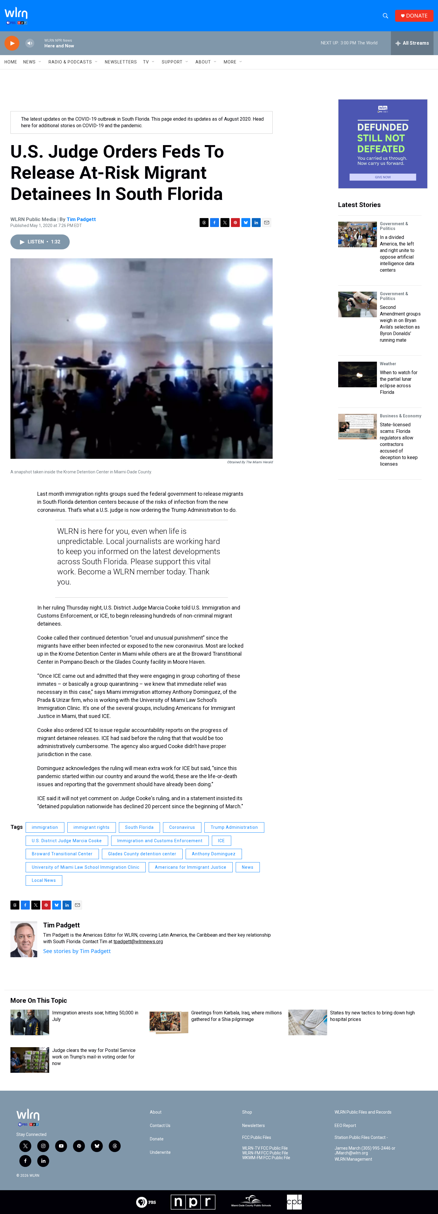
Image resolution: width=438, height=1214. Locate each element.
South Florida (139, 827)
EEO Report (345, 1125)
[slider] (39, 43)
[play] (12, 43)
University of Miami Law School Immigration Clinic (85, 867)
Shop (247, 1112)
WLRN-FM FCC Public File (265, 1153)
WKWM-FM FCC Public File (266, 1158)
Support (172, 62)
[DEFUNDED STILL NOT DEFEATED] (382, 144)
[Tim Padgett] (23, 939)
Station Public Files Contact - (361, 1137)
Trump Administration (234, 827)
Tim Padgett (81, 219)
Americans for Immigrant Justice (190, 867)
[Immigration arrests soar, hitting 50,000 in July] (29, 1022)
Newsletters (121, 62)
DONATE (417, 16)
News (248, 867)
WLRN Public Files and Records (363, 1112)
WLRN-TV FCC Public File (265, 1148)
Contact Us (160, 1125)
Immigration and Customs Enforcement (160, 840)
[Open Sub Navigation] (40, 62)
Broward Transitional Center (62, 853)
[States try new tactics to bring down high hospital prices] (307, 1022)
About (203, 62)
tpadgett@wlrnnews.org (138, 941)
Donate (157, 1139)
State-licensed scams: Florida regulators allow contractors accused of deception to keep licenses (399, 444)
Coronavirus (182, 827)
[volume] (30, 43)
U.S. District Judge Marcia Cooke (67, 840)
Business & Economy (400, 416)
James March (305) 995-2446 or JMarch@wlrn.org (365, 1150)
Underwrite (160, 1152)
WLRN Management (353, 1159)
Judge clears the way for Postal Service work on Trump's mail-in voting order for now (94, 1056)
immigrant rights (92, 827)
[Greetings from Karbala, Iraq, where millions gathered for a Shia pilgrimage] (169, 1022)
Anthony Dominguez (214, 853)
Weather (388, 363)
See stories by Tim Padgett (77, 951)
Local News (44, 880)
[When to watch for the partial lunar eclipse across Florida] (357, 374)
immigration (45, 827)
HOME (10, 62)
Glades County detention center (142, 853)
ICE (221, 840)
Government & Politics (394, 226)
